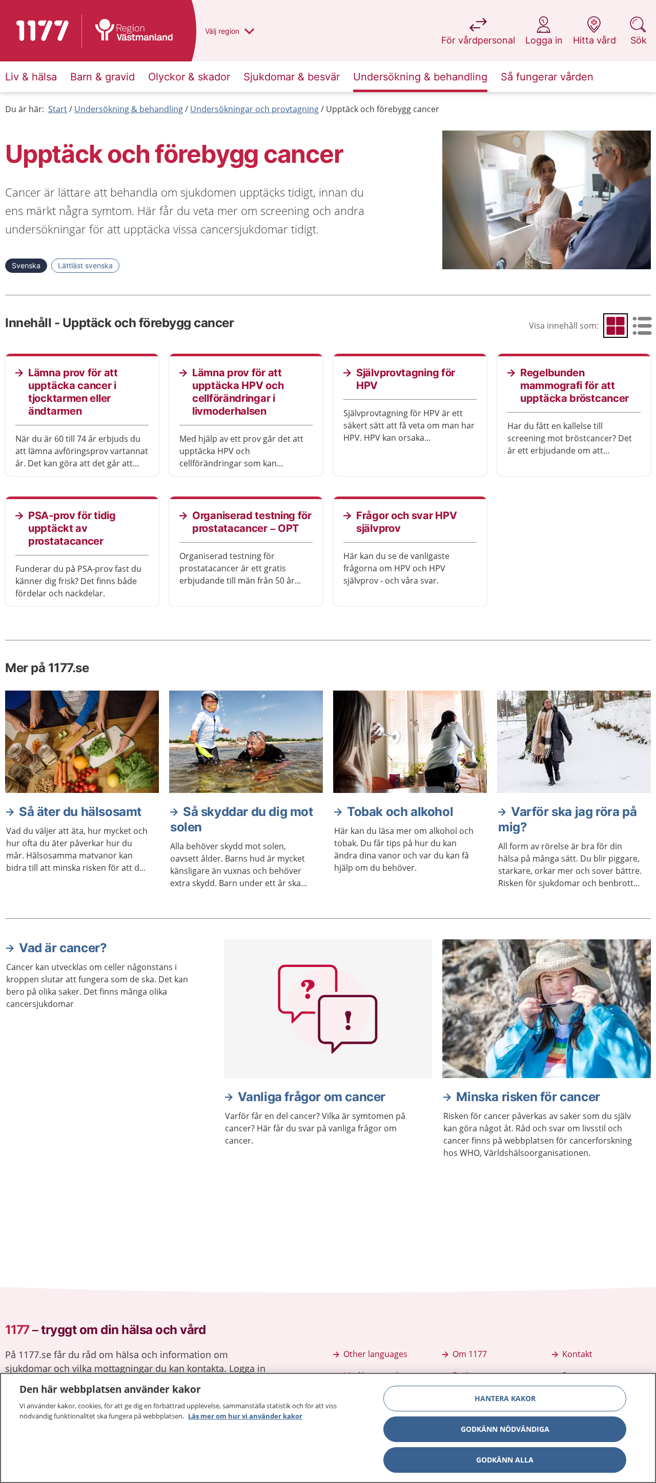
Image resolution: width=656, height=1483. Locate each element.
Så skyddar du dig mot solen (241, 819)
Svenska (26, 265)
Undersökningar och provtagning (254, 109)
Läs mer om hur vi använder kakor (245, 1415)
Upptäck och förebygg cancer (382, 109)
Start (57, 109)
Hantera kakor (505, 1398)
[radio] (615, 325)
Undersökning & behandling (128, 109)
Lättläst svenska (85, 265)
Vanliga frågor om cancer (311, 1096)
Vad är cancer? (63, 947)
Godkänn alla (505, 1460)
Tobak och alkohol (400, 811)
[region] (328, 1428)
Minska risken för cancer (528, 1096)
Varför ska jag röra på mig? (567, 819)
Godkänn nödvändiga (505, 1429)
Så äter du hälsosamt (80, 811)
